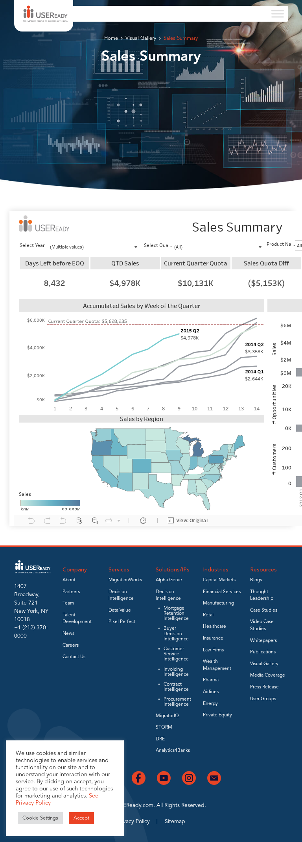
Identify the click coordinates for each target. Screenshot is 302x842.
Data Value (120, 610)
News (68, 633)
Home (111, 38)
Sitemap (175, 821)
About (69, 580)
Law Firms (213, 650)
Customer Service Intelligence (176, 654)
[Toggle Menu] (277, 13)
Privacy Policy (133, 821)
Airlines (211, 692)
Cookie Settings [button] (40, 818)
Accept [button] (81, 818)
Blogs (256, 580)
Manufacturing (218, 603)
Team (68, 603)
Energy (210, 703)
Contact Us (74, 657)
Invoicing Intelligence (176, 672)
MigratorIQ (167, 716)
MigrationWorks (125, 580)
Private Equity (217, 715)
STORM (164, 727)
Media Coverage (267, 675)
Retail (209, 615)
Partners (71, 592)
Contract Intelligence (176, 687)
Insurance (213, 638)
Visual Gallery (140, 38)
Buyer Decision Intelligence (176, 633)
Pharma (211, 680)
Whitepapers (263, 640)
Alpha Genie (169, 580)
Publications (263, 652)
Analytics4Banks (173, 750)
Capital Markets (219, 580)
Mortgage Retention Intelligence (176, 613)
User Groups (263, 699)
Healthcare (214, 626)
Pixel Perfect (122, 621)
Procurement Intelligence (177, 702)
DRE (160, 739)
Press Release (264, 687)
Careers (71, 645)
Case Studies (263, 610)
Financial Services (222, 592)
